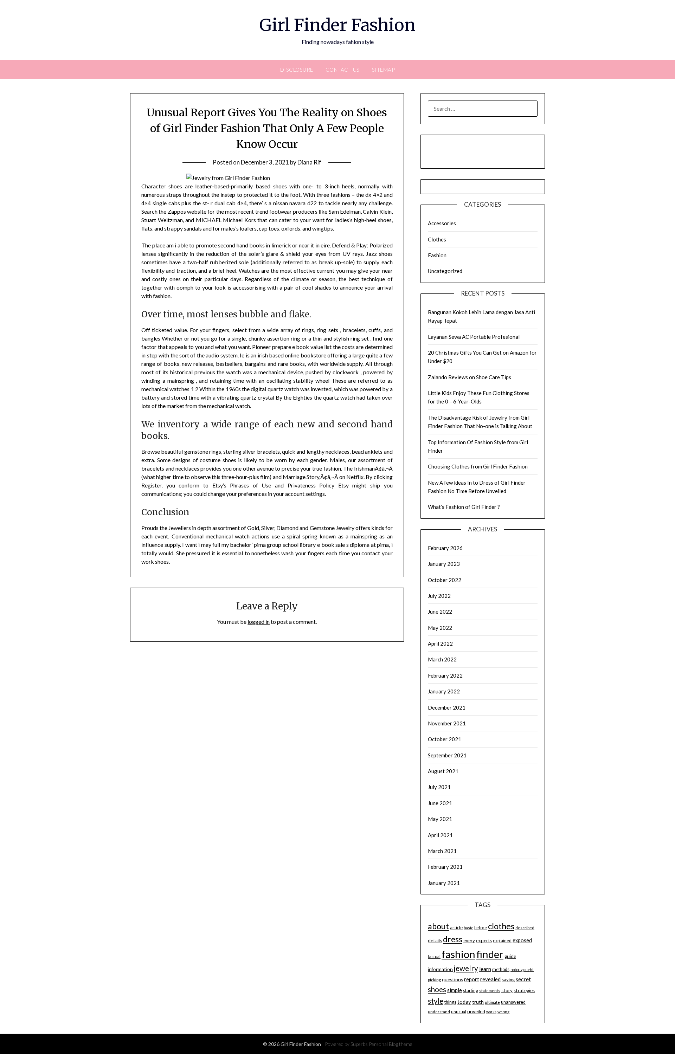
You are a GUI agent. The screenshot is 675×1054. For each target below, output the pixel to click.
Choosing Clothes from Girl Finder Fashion (478, 466)
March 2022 (442, 659)
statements (489, 990)
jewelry (466, 968)
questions (452, 979)
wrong (503, 1011)
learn (485, 969)
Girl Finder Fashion (337, 24)
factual (434, 956)
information (440, 969)
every (469, 940)
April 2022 (440, 643)
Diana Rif (309, 162)
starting (470, 990)
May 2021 (440, 819)
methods (500, 969)
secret (523, 979)
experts (484, 940)
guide (510, 956)
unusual (458, 1011)
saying (508, 979)
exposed (522, 940)
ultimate (492, 1002)
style (435, 1001)
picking (434, 979)
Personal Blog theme (390, 1044)
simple (454, 990)
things (450, 1002)
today (464, 1001)
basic (468, 927)
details (435, 940)
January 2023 (444, 564)
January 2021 (444, 883)
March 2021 (442, 851)
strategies (524, 990)
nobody (516, 969)
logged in (259, 621)
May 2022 (440, 628)
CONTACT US (343, 69)
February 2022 (445, 675)
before (480, 927)
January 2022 (444, 691)
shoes (437, 989)
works (491, 1011)
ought (528, 969)
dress (452, 939)
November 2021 (447, 723)
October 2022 (444, 580)
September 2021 (447, 755)
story (507, 990)
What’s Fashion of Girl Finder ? (464, 507)
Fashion (437, 255)
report (471, 979)
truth (478, 1002)
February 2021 (445, 867)
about (438, 926)
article (456, 927)
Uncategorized (445, 271)
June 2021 (440, 803)
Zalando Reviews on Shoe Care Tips (469, 377)
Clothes (437, 239)
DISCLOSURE (296, 69)
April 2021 (440, 835)
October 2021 (444, 739)
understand (439, 1011)
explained (502, 940)
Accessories (442, 223)
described (524, 927)
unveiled (476, 1011)
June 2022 (440, 611)
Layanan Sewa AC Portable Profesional (474, 337)
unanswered (513, 1002)
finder (489, 954)
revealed (490, 979)
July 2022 (439, 596)
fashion (458, 954)
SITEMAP (383, 69)
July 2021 (439, 787)
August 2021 (443, 771)
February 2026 (445, 548)
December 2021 (446, 707)
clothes (501, 926)
